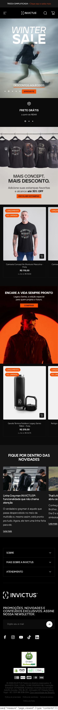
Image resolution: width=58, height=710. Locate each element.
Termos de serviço (46, 697)
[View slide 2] (29, 121)
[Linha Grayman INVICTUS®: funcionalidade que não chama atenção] (24, 479)
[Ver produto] (41, 256)
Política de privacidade (13, 697)
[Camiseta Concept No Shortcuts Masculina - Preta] (24, 233)
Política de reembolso (30, 697)
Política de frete (29, 701)
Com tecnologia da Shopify (42, 692)
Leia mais (7, 531)
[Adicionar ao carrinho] (41, 415)
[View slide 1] (25, 121)
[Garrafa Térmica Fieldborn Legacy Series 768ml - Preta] (24, 393)
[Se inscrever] (49, 624)
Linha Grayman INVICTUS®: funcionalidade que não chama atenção (21, 499)
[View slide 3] (33, 121)
